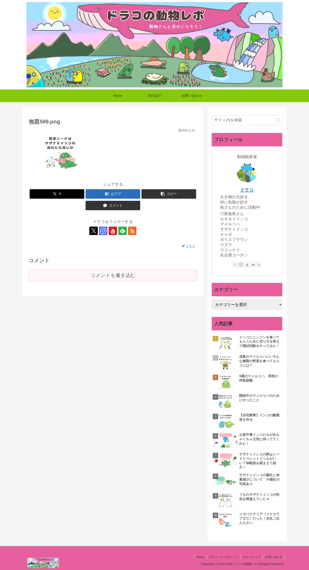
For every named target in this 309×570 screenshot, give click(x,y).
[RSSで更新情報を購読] (132, 231)
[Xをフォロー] (93, 231)
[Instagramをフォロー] (103, 231)
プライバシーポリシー (223, 557)
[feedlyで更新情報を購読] (122, 231)
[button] (168, 194)
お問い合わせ (274, 557)
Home (201, 557)
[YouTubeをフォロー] (113, 231)
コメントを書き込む (112, 275)
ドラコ (247, 189)
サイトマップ (251, 557)
